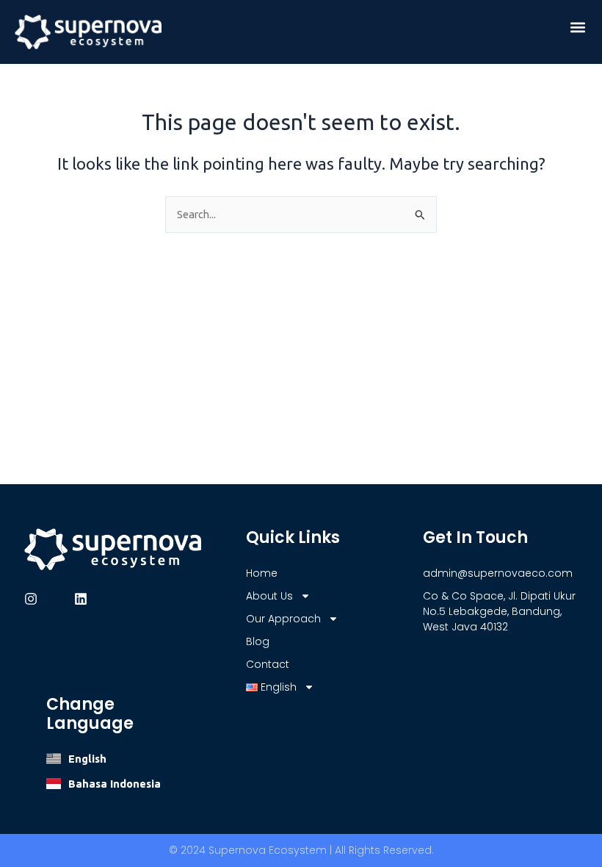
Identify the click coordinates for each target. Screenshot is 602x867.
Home (262, 573)
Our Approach (283, 618)
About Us (269, 596)
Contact (267, 664)
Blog (257, 641)
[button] (578, 27)
